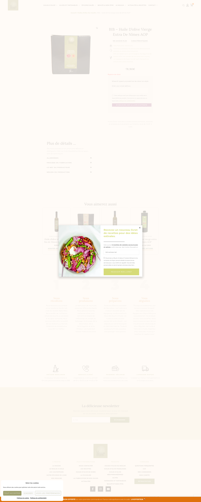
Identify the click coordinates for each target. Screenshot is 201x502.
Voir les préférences (48, 493)
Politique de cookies (23, 498)
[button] (140, 228)
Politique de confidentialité (38, 498)
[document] (100, 251)
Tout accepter (12, 493)
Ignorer (28, 493)
